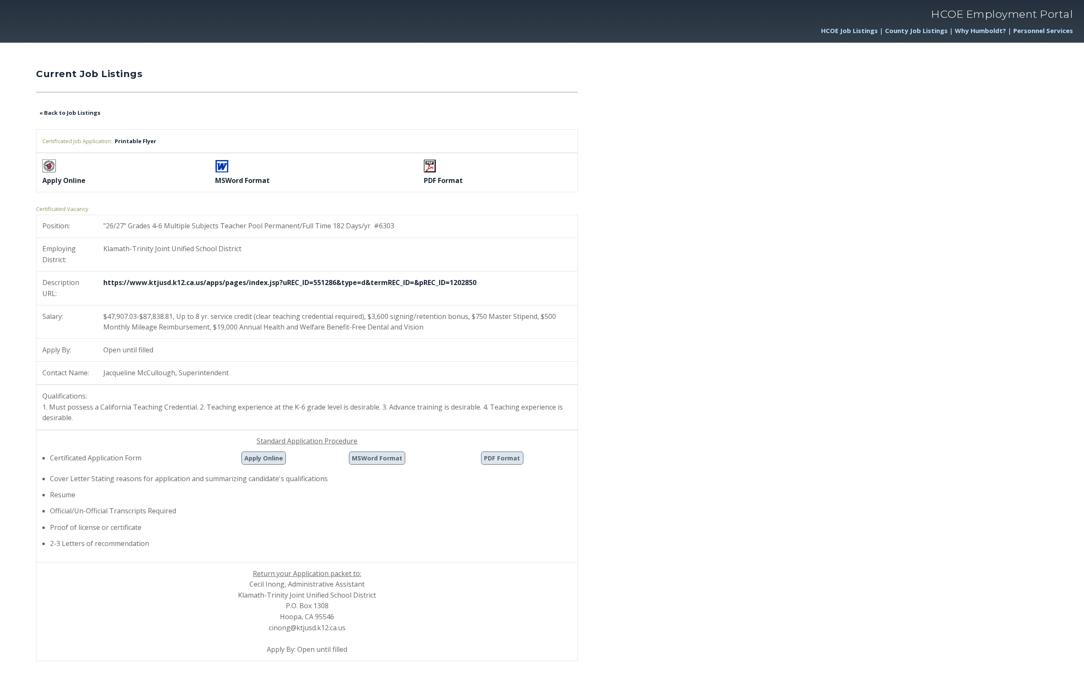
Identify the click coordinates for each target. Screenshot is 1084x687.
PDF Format (502, 458)
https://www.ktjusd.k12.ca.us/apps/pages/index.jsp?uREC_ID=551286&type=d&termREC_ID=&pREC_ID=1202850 (289, 282)
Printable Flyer (134, 141)
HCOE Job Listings (849, 30)
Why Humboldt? (980, 30)
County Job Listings (916, 30)
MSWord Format (377, 458)
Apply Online (263, 458)
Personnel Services (1043, 30)
